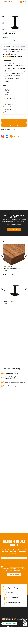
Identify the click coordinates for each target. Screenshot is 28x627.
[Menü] (2, 2)
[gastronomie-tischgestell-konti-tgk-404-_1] (14, 19)
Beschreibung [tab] (6, 46)
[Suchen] (21, 2)
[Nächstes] (25, 256)
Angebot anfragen (14, 125)
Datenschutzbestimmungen (17, 567)
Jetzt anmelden (14, 574)
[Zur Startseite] (14, 619)
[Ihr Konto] (24, 2)
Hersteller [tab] (23, 46)
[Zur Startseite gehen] (10, 1)
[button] (9, 623)
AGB (19, 568)
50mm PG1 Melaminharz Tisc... (12, 268)
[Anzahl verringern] (2, 116)
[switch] (25, 625)
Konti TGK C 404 (8, 301)
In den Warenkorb (14, 121)
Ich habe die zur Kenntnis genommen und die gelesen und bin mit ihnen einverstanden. (14, 568)
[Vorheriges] (2, 256)
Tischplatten (8, 56)
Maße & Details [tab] (15, 46)
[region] (14, 19)
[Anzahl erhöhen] (25, 116)
